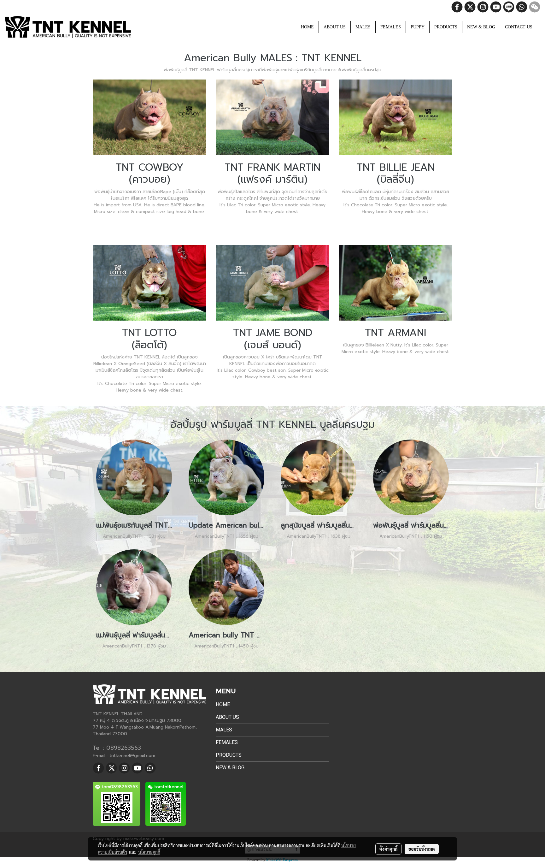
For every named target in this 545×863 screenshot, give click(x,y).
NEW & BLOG (481, 27)
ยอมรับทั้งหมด (421, 849)
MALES (363, 27)
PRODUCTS (445, 27)
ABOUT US (335, 27)
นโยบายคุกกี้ (149, 852)
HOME (307, 27)
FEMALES (390, 27)
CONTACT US (518, 27)
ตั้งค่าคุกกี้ (388, 849)
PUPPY (418, 27)
